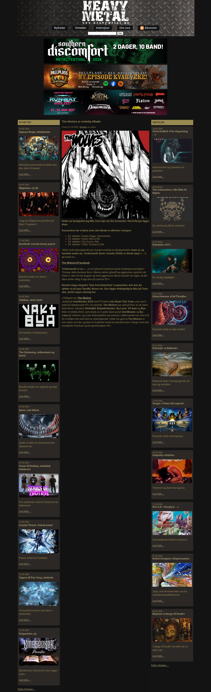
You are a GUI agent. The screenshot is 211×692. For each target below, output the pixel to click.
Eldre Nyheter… (26, 689)
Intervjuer (103, 27)
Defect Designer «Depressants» (171, 558)
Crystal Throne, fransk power (36, 525)
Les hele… (25, 174)
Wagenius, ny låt (28, 188)
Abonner (151, 27)
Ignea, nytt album (29, 410)
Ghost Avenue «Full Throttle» (169, 296)
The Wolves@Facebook (76, 263)
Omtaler (80, 27)
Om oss (124, 27)
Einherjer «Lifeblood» (165, 348)
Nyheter (59, 27)
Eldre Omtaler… (160, 665)
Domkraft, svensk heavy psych (37, 244)
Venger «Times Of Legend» (168, 403)
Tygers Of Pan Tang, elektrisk (36, 577)
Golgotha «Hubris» (163, 455)
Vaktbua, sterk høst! (30, 300)
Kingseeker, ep (27, 633)
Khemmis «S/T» (161, 244)
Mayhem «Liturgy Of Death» (168, 614)
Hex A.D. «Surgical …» (165, 507)
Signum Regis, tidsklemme (34, 132)
